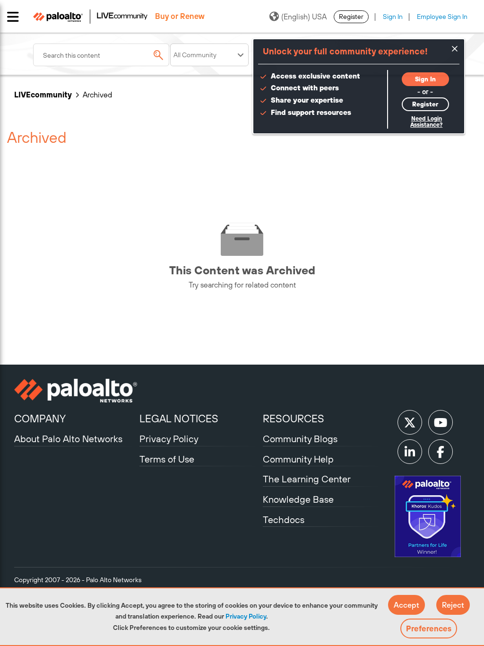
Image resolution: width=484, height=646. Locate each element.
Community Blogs (300, 438)
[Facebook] (440, 451)
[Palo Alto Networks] (75, 390)
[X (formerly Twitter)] (410, 422)
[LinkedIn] (410, 451)
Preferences (428, 628)
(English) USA (304, 16)
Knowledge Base (298, 499)
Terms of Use (166, 459)
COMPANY (40, 418)
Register (351, 16)
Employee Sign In (442, 16)
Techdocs (283, 519)
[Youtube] (440, 422)
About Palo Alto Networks (68, 438)
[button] (406, 605)
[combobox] (101, 55)
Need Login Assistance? (426, 121)
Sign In (393, 16)
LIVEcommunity (43, 94)
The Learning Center (307, 478)
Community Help (298, 459)
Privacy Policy (245, 616)
